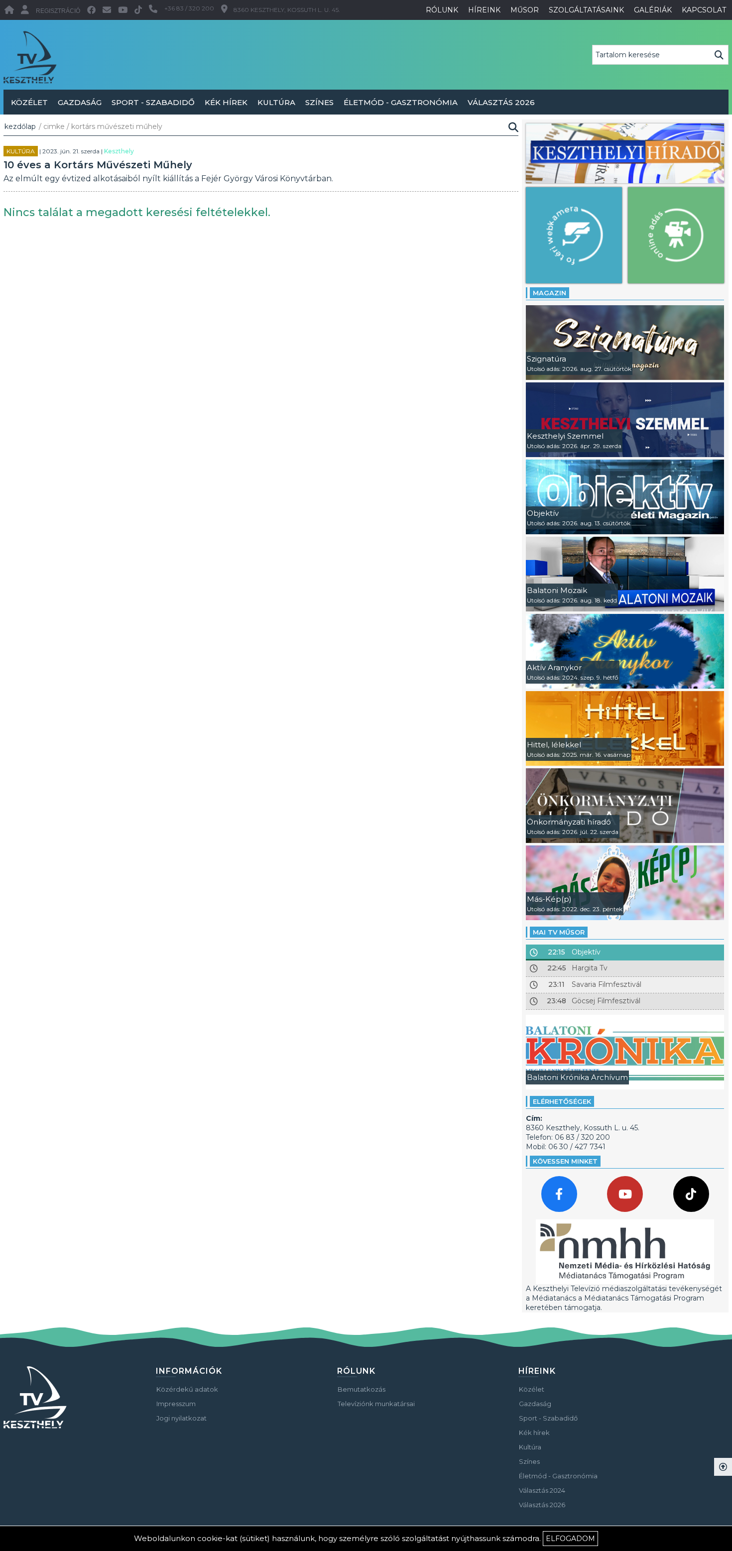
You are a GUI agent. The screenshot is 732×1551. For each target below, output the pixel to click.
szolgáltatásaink (586, 9)
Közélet (29, 102)
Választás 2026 (501, 102)
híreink (484, 9)
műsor (524, 9)
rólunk (442, 9)
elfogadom (570, 1538)
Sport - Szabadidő (153, 102)
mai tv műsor (559, 932)
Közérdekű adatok (187, 1389)
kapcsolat (704, 9)
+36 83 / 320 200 (189, 8)
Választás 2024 (542, 1490)
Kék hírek (226, 102)
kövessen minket (565, 1161)
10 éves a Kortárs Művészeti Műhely (97, 165)
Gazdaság (80, 102)
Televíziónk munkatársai (376, 1404)
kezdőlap (20, 126)
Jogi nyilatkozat (181, 1418)
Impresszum (176, 1404)
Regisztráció (58, 10)
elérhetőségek (562, 1101)
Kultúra (276, 102)
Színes (319, 102)
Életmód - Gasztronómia (401, 102)
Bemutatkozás (361, 1389)
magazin (549, 293)
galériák (653, 9)
